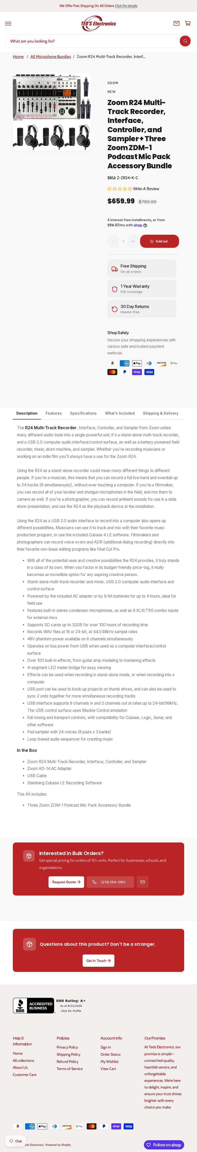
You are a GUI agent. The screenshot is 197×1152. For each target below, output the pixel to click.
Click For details (126, 6)
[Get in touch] (176, 23)
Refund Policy (67, 1061)
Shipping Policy (68, 1054)
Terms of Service (70, 1068)
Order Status (111, 1054)
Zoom (112, 83)
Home (18, 56)
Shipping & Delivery (161, 413)
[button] (8, 23)
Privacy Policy (67, 1047)
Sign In (106, 1047)
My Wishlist (110, 1061)
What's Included (120, 413)
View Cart (108, 1068)
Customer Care (24, 1074)
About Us (20, 1067)
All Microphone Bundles (51, 56)
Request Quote (64, 882)
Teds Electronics (34, 1145)
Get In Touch (96, 960)
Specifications (83, 413)
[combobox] (98, 41)
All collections (23, 1060)
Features (54, 413)
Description (26, 413)
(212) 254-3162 (113, 882)
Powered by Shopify (58, 1145)
